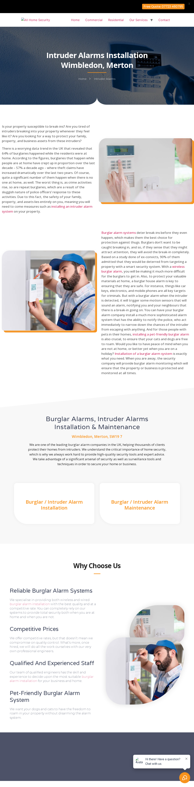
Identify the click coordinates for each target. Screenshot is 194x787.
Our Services (138, 20)
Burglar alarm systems (118, 232)
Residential (116, 20)
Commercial (93, 20)
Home (75, 20)
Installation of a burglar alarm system (143, 353)
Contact (164, 20)
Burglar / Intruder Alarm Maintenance (139, 504)
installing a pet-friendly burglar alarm (161, 334)
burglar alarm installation (30, 604)
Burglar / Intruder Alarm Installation (54, 504)
